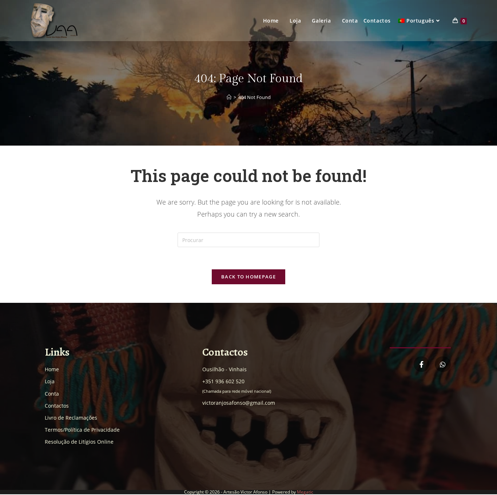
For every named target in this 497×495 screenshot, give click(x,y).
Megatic (305, 492)
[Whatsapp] (442, 364)
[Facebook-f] (421, 364)
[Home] (229, 97)
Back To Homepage (248, 276)
